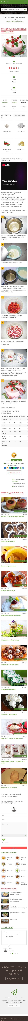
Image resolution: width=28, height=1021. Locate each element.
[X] (12, 468)
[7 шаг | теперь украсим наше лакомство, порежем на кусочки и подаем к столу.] (14, 389)
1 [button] (10, 953)
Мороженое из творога (9, 788)
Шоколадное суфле (8, 541)
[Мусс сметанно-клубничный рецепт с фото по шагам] (14, 46)
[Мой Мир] (10, 468)
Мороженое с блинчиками (10, 640)
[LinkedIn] (16, 468)
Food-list (5, 2)
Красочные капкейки (8, 689)
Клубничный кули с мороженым (12, 739)
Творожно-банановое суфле (11, 615)
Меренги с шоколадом (9, 714)
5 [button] (17, 953)
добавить (15, 481)
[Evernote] (14, 468)
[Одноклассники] (7, 468)
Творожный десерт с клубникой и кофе (12, 762)
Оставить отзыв (14, 473)
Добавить (14, 848)
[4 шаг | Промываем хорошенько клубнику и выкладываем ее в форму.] (14, 305)
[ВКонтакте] (5, 468)
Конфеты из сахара (8, 591)
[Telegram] (23, 468)
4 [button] (15, 953)
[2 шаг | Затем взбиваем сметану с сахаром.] (14, 252)
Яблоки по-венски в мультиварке (12, 516)
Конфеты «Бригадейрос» (10, 665)
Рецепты (17, 20)
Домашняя (5, 102)
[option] (14, 941)
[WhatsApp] (20, 468)
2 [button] (12, 953)
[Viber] (18, 468)
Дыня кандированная (8, 566)
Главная (11, 20)
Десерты (14, 102)
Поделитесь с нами (14, 979)
